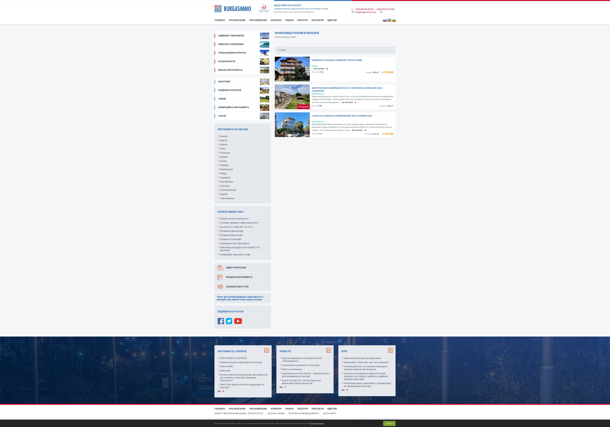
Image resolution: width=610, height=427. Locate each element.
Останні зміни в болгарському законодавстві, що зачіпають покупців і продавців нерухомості (244, 377)
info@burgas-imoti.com (365, 12)
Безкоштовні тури (237, 286)
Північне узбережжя (230, 44)
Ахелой (223, 136)
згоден (389, 423)
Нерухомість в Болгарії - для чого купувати (366, 362)
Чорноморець (227, 198)
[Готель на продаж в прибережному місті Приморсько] (292, 124)
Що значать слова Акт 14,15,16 (236, 227)
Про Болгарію (237, 20)
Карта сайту (329, 413)
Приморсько (226, 169)
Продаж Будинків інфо (231, 231)
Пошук (289, 20)
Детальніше (319, 69)
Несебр (223, 157)
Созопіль (224, 186)
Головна (219, 20)
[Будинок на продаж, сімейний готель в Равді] (292, 69)
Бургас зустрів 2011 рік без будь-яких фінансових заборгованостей (301, 382)
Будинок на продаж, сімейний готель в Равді (337, 60)
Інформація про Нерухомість (235, 243)
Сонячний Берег (228, 190)
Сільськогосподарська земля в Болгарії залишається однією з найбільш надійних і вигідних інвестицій (366, 376)
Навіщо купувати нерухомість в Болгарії (241, 362)
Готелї (222, 116)
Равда (223, 173)
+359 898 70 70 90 (385, 9)
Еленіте (223, 144)
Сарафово (225, 177)
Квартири (224, 81)
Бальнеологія (226, 61)
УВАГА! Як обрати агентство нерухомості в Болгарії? (242, 386)
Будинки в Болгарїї (229, 90)
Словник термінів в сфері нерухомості (239, 222)
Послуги (302, 20)
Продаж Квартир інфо (231, 235)
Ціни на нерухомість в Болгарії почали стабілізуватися (302, 359)
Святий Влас (226, 181)
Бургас (223, 140)
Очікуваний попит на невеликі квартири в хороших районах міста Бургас (365, 368)
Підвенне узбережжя (231, 35)
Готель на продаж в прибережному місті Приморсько (342, 116)
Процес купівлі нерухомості (234, 218)
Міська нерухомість (230, 70)
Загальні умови (276, 413)
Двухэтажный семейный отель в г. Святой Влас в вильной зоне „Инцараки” (347, 89)
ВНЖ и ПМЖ (226, 366)
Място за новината (292, 369)
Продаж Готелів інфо (230, 239)
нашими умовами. (317, 423)
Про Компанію (258, 20)
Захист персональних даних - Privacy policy (239, 413)
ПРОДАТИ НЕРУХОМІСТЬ (239, 277)
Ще (219, 391)
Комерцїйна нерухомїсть (233, 107)
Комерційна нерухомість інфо (235, 254)
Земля (222, 98)
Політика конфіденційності (303, 413)
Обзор (223, 161)
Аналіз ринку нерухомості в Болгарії (300, 365)
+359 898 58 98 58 (364, 9)
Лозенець (225, 153)
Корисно (276, 20)
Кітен (222, 148)
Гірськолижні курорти (232, 53)
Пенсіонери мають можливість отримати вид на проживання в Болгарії (367, 384)
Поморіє (224, 165)
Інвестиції (225, 370)
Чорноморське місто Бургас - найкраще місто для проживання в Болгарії (305, 375)
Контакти (318, 20)
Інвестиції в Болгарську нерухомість (363, 358)
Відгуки (332, 20)
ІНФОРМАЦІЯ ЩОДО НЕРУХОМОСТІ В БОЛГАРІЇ (240, 249)
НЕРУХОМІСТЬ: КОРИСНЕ (233, 358)
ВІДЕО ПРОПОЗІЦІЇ (236, 267)
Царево (224, 194)
